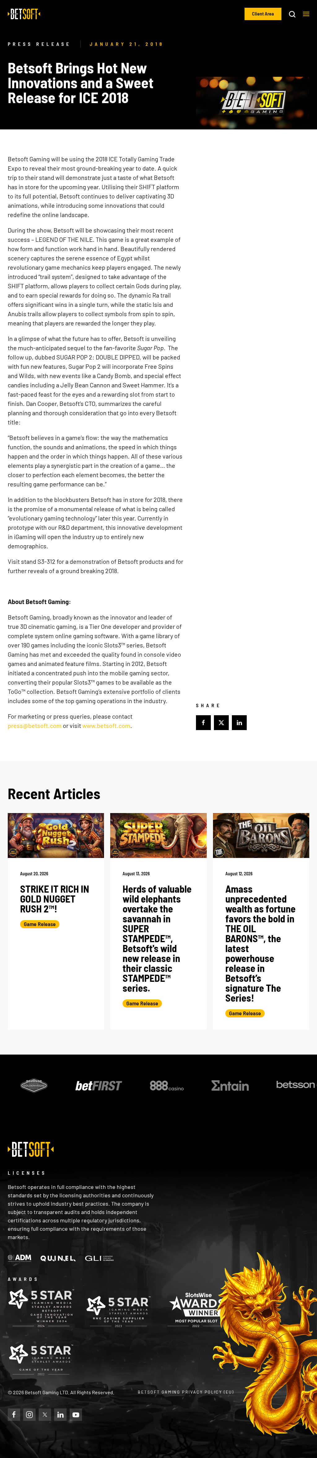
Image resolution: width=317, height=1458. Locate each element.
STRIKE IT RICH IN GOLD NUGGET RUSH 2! (54, 898)
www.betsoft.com (106, 725)
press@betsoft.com (35, 725)
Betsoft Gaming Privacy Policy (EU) (186, 1392)
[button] (306, 14)
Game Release (40, 923)
